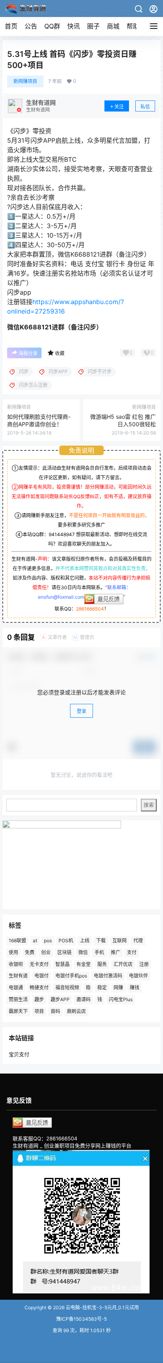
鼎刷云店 (76, 1011)
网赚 (118, 988)
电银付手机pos (71, 976)
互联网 (119, 940)
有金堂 (83, 964)
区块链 (64, 952)
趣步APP (60, 999)
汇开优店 (123, 964)
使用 (13, 952)
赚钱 (134, 988)
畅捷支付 (39, 988)
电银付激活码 (108, 976)
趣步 (39, 999)
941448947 (62, 534)
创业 (46, 952)
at (35, 940)
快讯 (73, 26)
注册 (144, 964)
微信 (83, 952)
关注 (119, 107)
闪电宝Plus (121, 999)
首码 (55, 1011)
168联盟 (17, 940)
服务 (102, 964)
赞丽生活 (18, 999)
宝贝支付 (19, 1054)
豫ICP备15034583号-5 (81, 1319)
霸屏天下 (18, 1011)
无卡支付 (39, 964)
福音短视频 (67, 988)
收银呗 (16, 964)
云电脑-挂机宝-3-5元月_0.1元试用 (101, 1307)
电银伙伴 (138, 976)
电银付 (41, 976)
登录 (81, 711)
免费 (29, 952)
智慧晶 (62, 964)
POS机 (66, 940)
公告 (31, 26)
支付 (131, 952)
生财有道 (18, 976)
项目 (39, 1011)
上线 (84, 940)
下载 (101, 940)
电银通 (16, 988)
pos (48, 940)
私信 (145, 107)
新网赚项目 (25, 81)
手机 (99, 952)
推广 (115, 952)
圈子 (93, 26)
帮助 (133, 26)
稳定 (102, 988)
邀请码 (83, 999)
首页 (11, 26)
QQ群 (52, 26)
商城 (113, 26)
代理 (138, 940)
